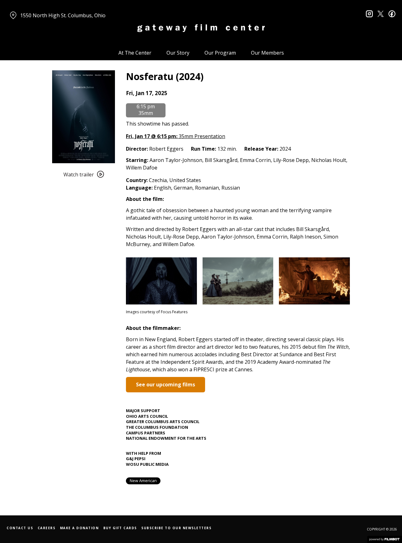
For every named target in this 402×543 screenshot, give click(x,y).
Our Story (177, 52)
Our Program (220, 52)
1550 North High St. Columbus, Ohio (63, 15)
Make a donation (79, 528)
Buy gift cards (120, 528)
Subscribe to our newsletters (176, 528)
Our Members (267, 52)
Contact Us (20, 528)
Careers (47, 528)
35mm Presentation (175, 136)
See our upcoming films (165, 384)
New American (143, 480)
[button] (146, 93)
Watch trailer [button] (78, 174)
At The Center (134, 52)
